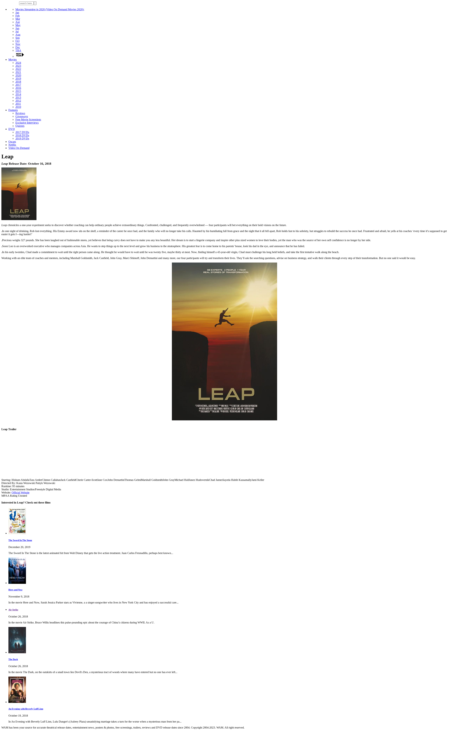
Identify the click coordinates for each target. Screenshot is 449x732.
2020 (18, 75)
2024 (18, 62)
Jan (17, 12)
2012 (18, 100)
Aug (17, 34)
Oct (17, 40)
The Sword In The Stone (20, 540)
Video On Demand (18, 147)
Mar (17, 18)
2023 (18, 65)
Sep (17, 37)
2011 (18, 103)
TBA (18, 50)
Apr (17, 22)
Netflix (12, 144)
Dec (17, 47)
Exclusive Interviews (27, 122)
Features (13, 110)
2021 (18, 72)
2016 (18, 87)
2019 (18, 78)
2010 (18, 106)
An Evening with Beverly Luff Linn (25, 708)
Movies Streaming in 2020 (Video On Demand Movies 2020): (49, 9)
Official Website (20, 492)
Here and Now (15, 589)
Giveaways (21, 116)
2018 (18, 81)
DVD (11, 128)
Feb (17, 15)
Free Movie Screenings (28, 119)
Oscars (12, 141)
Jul (17, 31)
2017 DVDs (22, 132)
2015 (18, 91)
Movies (12, 59)
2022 (18, 69)
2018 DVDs (22, 135)
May (18, 25)
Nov (17, 44)
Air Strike (13, 609)
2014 (18, 94)
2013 (18, 97)
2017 (18, 84)
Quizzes (19, 125)
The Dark (13, 659)
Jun (17, 28)
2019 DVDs (22, 138)
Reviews (20, 113)
